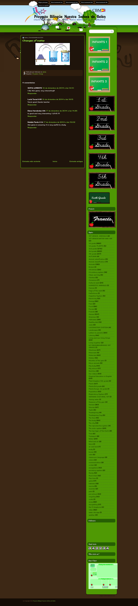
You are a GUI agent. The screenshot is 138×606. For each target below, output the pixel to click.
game (91, 481)
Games (91, 314)
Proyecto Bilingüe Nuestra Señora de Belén (44, 601)
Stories (92, 407)
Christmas (93, 269)
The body (92, 420)
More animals (94, 363)
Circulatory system (96, 272)
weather (92, 515)
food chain (93, 475)
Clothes (92, 277)
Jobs (91, 325)
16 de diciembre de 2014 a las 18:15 (57, 99)
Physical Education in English (100, 376)
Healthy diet (93, 322)
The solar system (95, 428)
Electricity (92, 298)
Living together (94, 343)
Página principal (43, 2)
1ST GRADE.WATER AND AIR (100, 238)
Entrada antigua (76, 161)
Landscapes (93, 330)
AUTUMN (92, 256)
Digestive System (95, 296)
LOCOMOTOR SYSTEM (98, 327)
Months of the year (96, 360)
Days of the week (95, 291)
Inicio (55, 161)
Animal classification (97, 262)
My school (93, 368)
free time (92, 478)
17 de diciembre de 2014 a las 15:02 (59, 122)
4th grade (92, 254)
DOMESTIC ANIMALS (98, 285)
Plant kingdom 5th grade (98, 381)
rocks (91, 499)
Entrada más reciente (31, 161)
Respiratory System (96, 394)
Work (91, 444)
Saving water (94, 399)
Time (90, 433)
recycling (92, 496)
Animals (92, 264)
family (91, 473)
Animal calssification (97, 259)
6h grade (35, 74)
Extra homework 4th (101, 2)
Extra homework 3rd (87, 2)
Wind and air (93, 441)
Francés (92, 312)
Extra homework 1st (56, 2)
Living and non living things (99, 338)
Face (90, 304)
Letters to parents (96, 333)
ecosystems (93, 468)
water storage (94, 512)
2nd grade (93, 248)
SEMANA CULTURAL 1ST (99, 397)
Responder (32, 93)
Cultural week (94, 283)
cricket (91, 465)
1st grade (92, 243)
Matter (91, 358)
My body (92, 366)
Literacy (92, 335)
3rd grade (92, 251)
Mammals (92, 352)
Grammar (92, 317)
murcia (91, 486)
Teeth (91, 410)
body (91, 449)
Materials (92, 355)
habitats (92, 483)
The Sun (92, 418)
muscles (92, 489)
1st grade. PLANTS (96, 246)
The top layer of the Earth (99, 431)
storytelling (93, 504)
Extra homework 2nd (72, 2)
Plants (91, 384)
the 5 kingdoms (95, 507)
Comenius (93, 280)
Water (91, 439)
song (91, 502)
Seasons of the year (97, 402)
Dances (91, 288)
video (91, 510)
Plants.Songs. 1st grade (98, 389)
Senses (91, 404)
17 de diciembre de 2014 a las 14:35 (61, 111)
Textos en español (43, 5)
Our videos (93, 374)
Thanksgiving (94, 412)
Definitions (93, 293)
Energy (41, 74)
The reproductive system (98, 426)
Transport (92, 436)
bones (91, 452)
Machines (92, 350)
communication (95, 462)
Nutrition (92, 371)
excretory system (95, 470)
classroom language (96, 457)
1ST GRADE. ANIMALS (98, 236)
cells (90, 454)
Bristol (91, 267)
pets (90, 491)
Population (93, 391)
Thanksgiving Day (95, 415)
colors (91, 460)
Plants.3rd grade (95, 386)
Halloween (92, 319)
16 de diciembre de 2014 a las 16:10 (58, 88)
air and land (93, 447)
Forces (91, 309)
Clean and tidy (94, 275)
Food (91, 306)
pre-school (93, 494)
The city (92, 423)
